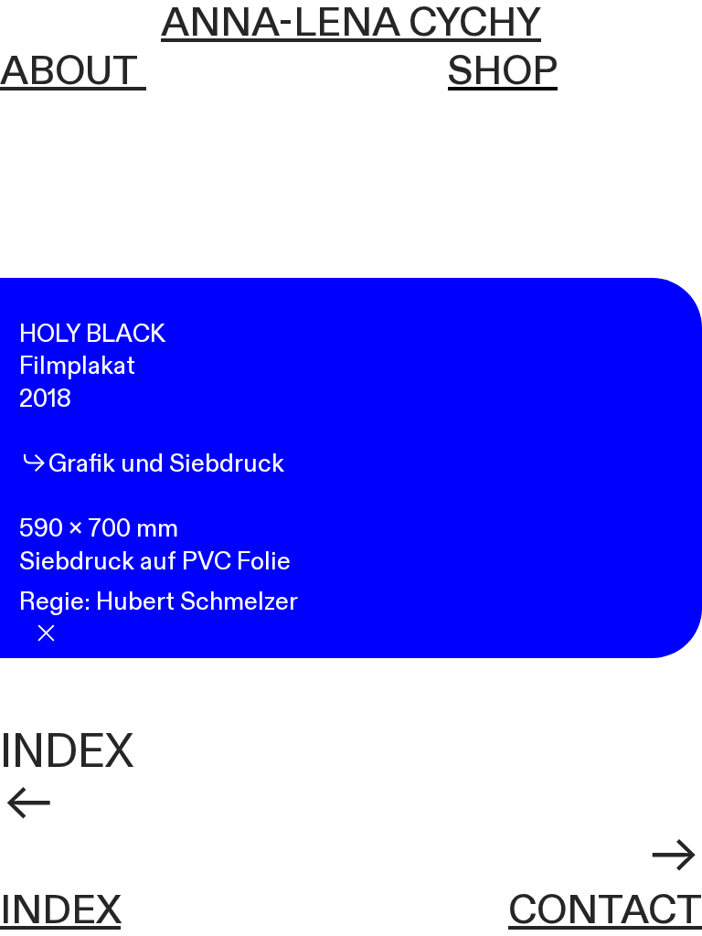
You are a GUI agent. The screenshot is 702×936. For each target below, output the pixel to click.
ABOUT (73, 72)
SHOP (503, 72)
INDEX (66, 752)
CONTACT (605, 912)
